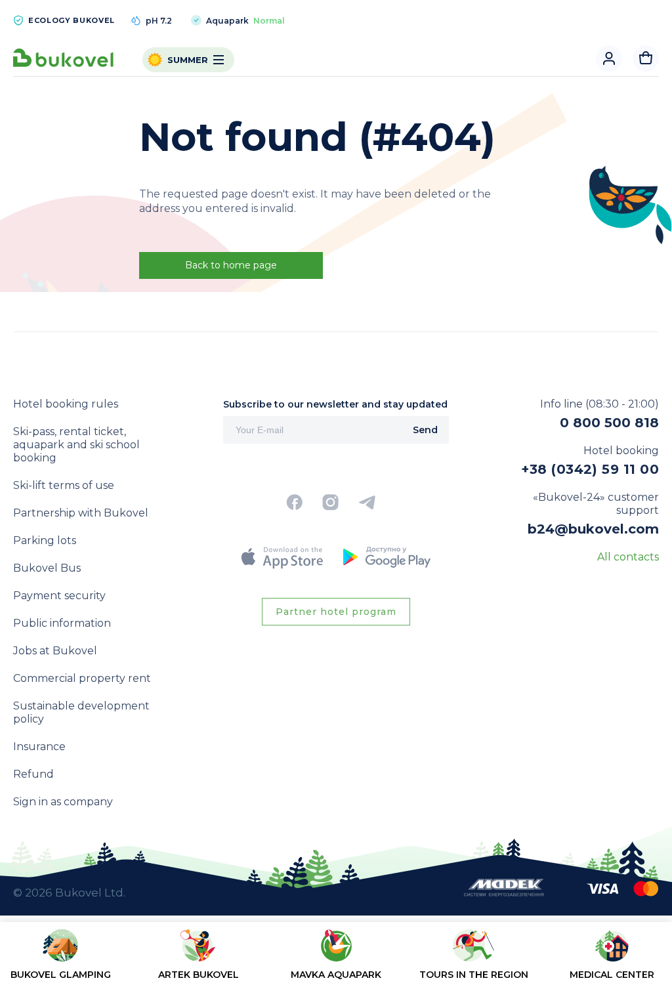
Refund (33, 774)
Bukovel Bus (47, 568)
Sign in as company (63, 801)
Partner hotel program (336, 612)
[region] (336, 959)
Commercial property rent (82, 678)
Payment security (59, 595)
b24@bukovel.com (593, 529)
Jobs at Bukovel (55, 650)
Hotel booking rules (65, 404)
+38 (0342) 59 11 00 (590, 469)
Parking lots (44, 540)
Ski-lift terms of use (63, 485)
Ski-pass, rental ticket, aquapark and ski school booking (76, 444)
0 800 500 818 (609, 423)
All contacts (628, 557)
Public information (62, 623)
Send (425, 430)
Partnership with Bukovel (80, 513)
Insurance (39, 746)
